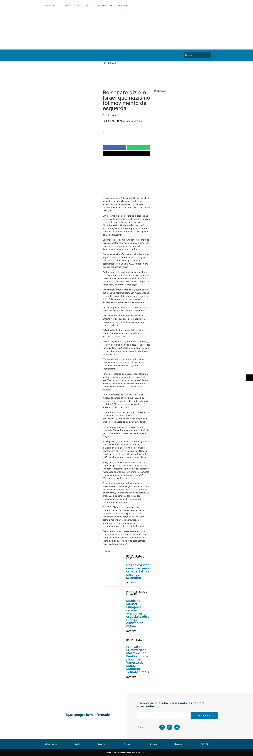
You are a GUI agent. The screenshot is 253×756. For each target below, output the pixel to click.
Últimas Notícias (51, 744)
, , (136, 557)
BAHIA (78, 5)
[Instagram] (169, 727)
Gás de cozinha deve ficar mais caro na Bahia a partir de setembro (138, 571)
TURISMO (204, 744)
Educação (179, 744)
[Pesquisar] (209, 55)
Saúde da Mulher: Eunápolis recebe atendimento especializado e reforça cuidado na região (138, 613)
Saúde (77, 744)
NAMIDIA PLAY (50, 5)
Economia (101, 744)
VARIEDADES (123, 5)
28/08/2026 (131, 582)
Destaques (127, 744)
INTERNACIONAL (104, 5)
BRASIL (89, 5)
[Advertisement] (126, 29)
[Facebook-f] (162, 727)
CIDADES (66, 5)
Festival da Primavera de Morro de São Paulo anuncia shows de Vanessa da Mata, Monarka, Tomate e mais (137, 659)
